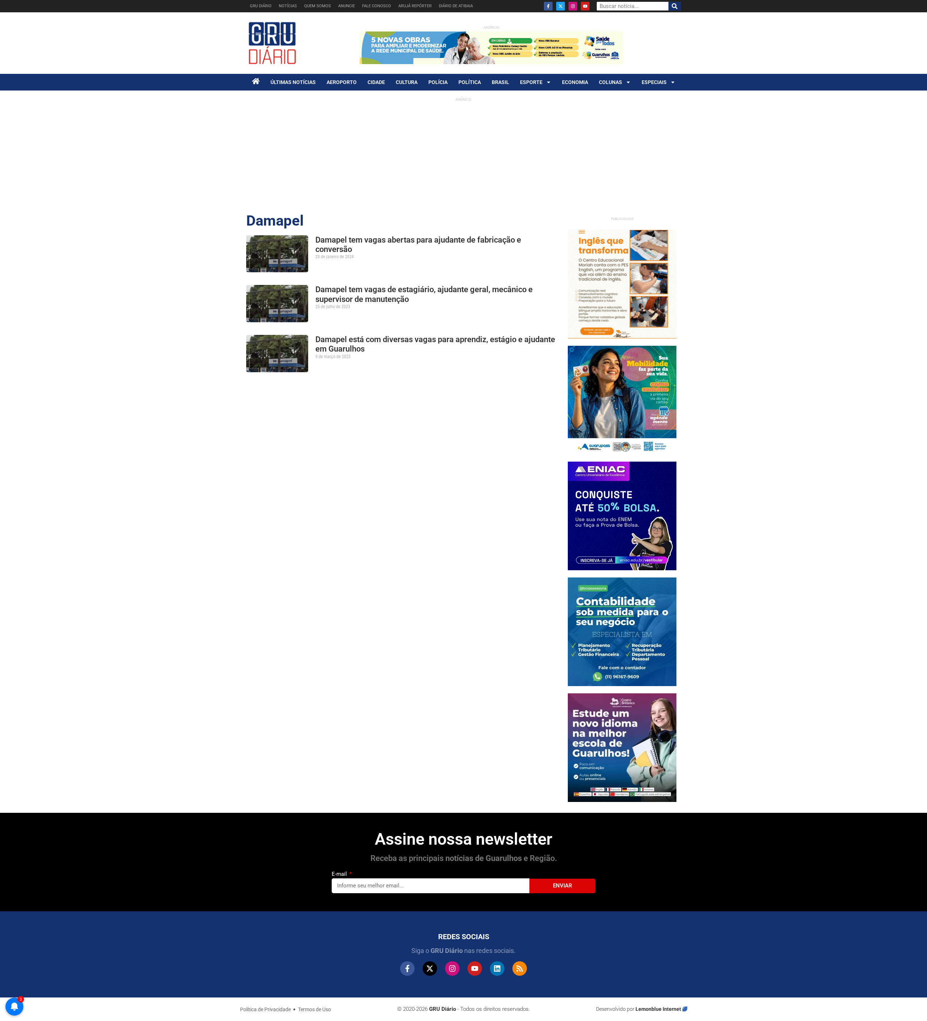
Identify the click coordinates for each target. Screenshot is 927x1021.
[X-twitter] (560, 6)
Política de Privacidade (265, 1009)
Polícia (438, 82)
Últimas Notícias (293, 82)
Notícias (288, 6)
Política (469, 82)
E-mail (340, 874)
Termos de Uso (314, 1009)
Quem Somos (317, 6)
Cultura (407, 82)
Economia (575, 82)
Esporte (531, 82)
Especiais (654, 82)
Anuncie (346, 6)
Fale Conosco (376, 6)
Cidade (376, 82)
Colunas (610, 82)
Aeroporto (342, 82)
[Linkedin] (497, 968)
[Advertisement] (463, 155)
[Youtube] (585, 6)
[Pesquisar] (674, 6)
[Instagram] (573, 6)
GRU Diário (261, 6)
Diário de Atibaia (456, 6)
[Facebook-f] (548, 6)
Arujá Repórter (415, 6)
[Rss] (519, 968)
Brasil (500, 82)
